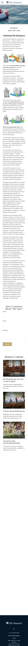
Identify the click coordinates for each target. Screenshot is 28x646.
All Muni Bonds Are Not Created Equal (13, 380)
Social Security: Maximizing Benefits (11, 442)
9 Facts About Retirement (14, 411)
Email (4, 321)
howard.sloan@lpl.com (14, 635)
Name (4, 311)
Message (5, 330)
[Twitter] (14, 629)
